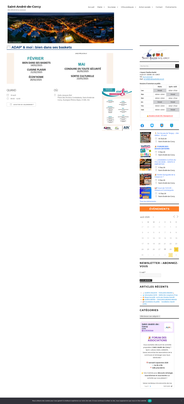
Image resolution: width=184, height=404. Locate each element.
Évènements (171, 7)
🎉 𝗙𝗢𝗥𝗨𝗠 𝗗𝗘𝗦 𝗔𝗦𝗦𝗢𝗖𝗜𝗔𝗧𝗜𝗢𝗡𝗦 (162, 147)
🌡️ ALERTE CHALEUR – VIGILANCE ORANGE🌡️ (158, 293)
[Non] (181, 401)
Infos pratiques (127, 7)
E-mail (143, 272)
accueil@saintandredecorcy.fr (154, 79)
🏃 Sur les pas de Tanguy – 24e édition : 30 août (167, 134)
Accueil (91, 7)
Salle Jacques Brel (65, 95)
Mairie (99, 7)
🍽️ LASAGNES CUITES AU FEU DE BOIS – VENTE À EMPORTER (165, 162)
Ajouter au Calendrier (22, 104)
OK (150, 401)
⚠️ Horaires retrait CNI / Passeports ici (160, 116)
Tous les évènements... (148, 201)
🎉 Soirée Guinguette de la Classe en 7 (165, 175)
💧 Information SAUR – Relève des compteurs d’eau (160, 295)
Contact (159, 7)
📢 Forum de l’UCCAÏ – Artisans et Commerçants (164, 189)
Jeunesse (112, 7)
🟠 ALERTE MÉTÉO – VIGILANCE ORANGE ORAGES (159, 299)
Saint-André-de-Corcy (24, 6)
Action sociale (144, 7)
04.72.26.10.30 (147, 77)
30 (176, 249)
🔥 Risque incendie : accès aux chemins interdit (158, 297)
